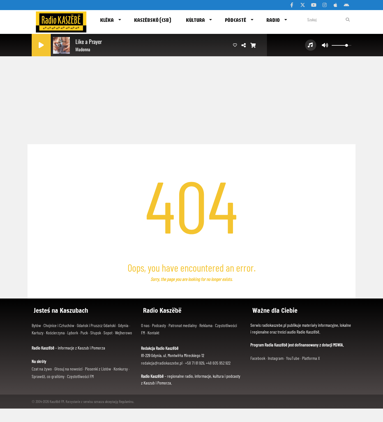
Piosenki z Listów (98, 368)
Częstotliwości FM (80, 376)
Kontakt (153, 332)
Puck (84, 332)
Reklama (206, 325)
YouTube (292, 358)
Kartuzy (37, 332)
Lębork (72, 332)
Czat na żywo (42, 368)
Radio (273, 20)
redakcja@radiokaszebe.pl (162, 362)
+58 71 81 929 (194, 362)
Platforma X (311, 358)
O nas (145, 325)
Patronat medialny (183, 325)
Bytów (36, 325)
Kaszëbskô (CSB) (152, 20)
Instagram (275, 358)
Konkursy (121, 368)
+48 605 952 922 (218, 362)
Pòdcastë (235, 20)
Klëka (107, 20)
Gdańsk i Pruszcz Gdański (96, 325)
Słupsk (95, 332)
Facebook (257, 358)
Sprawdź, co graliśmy (48, 376)
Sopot (107, 332)
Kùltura (195, 20)
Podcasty (159, 325)
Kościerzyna (55, 332)
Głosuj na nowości (68, 368)
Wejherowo (123, 332)
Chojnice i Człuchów (58, 325)
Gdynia (123, 325)
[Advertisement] (191, 98)
